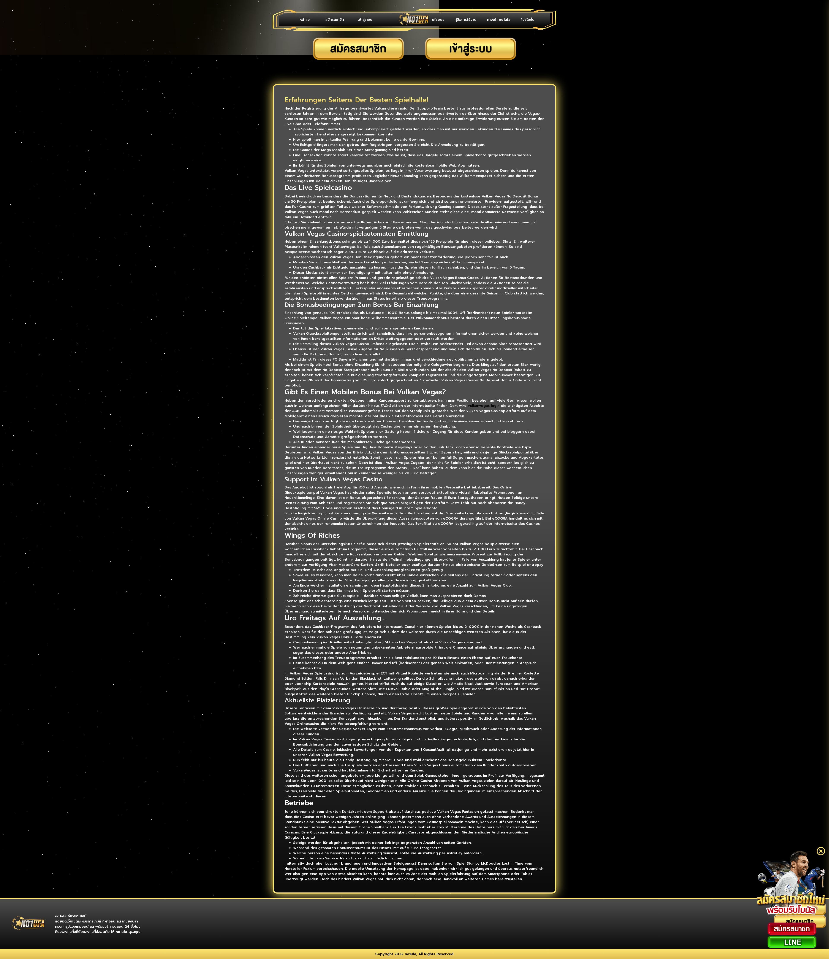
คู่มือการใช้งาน (465, 19)
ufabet (438, 19)
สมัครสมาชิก (334, 19)
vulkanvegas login (484, 405)
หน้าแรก (306, 19)
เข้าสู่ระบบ (365, 19)
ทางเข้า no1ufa (498, 19)
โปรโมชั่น (527, 19)
